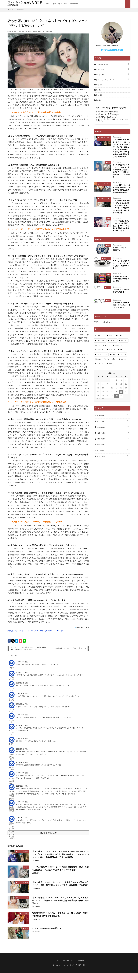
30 (117, 396)
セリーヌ (123, 359)
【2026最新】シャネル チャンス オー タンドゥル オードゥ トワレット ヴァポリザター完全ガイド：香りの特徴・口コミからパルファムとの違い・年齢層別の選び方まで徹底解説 (60, 854)
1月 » (102, 398)
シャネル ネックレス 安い (104, 116)
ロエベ (122, 349)
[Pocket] (20, 641)
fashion (98, 359)
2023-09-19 (20, 725)
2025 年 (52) (100, 421)
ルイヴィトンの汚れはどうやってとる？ (121, 291)
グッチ (113, 354)
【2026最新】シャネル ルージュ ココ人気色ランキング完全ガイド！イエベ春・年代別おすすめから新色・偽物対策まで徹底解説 (60, 883)
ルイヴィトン (100, 335)
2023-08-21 (20, 802)
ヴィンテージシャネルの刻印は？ (46, 928)
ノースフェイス (100, 340)
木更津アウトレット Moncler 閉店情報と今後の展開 (121, 279)
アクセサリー (48, 31)
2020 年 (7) (100, 450)
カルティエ (123, 354)
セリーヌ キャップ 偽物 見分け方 (107, 112)
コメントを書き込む (48, 833)
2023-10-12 (20, 662)
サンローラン (100, 363)
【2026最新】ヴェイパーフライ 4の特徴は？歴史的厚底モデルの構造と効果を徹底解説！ (121, 188)
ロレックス (113, 340)
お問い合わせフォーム (60, 4)
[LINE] (24, 641)
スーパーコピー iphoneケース (106, 118)
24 (121, 392)
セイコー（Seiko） (110, 359)
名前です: (99, 45)
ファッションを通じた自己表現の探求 (25, 3)
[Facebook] (9, 641)
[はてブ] (16, 641)
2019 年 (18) (100, 456)
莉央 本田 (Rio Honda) (25, 31)
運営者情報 (74, 4)
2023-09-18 (20, 738)
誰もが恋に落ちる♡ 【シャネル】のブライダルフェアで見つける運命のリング (32, 631)
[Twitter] (13, 641)
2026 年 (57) (100, 415)
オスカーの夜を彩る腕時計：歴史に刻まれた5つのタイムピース (121, 305)
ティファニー (100, 349)
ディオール (112, 349)
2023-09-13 (20, 749)
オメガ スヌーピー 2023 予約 (119, 249)
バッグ (26, 928)
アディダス (124, 340)
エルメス (107, 345)
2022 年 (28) (100, 439)
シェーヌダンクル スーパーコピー (107, 115)
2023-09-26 (20, 693)
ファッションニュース (22, 851)
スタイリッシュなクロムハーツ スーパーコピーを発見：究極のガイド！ (121, 264)
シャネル (60, 631)
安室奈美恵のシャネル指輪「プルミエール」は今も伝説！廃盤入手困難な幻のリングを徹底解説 (60, 914)
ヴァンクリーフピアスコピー (105, 113)
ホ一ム (48, 4)
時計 (27, 867)
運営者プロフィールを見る (112, 50)
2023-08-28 (20, 773)
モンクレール (118, 345)
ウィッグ (100, 70)
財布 (99, 95)
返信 (26, 662)
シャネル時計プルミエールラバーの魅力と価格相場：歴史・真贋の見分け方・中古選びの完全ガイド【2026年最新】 (60, 868)
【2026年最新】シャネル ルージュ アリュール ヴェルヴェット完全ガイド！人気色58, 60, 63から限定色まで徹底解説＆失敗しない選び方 (60, 901)
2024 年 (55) (100, 427)
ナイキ (111, 335)
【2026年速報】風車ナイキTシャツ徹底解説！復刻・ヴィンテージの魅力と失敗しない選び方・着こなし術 (121, 226)
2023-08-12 (20, 817)
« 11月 (98, 398)
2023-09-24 (20, 715)
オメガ (98, 345)
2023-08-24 (20, 786)
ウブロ (111, 363)
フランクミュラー (101, 354)
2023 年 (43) (100, 433)
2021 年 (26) (100, 445)
